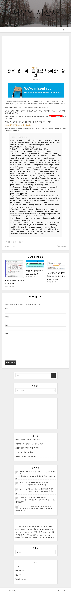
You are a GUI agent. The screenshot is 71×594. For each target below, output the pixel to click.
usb (43, 529)
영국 (14, 242)
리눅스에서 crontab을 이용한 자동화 (41, 489)
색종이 (49, 532)
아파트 (26, 535)
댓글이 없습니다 (61, 246)
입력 (38, 535)
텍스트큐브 (41, 537)
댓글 (6, 333)
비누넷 (45, 532)
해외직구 (35, 68)
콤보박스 (31, 537)
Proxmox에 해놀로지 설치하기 (25, 452)
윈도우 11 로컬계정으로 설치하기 (25, 456)
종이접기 (45, 535)
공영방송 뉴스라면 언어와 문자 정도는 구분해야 (30, 444)
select (17, 529)
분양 (40, 532)
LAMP (45, 526)
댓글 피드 (18, 575)
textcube (29, 529)
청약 (22, 537)
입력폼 (41, 535)
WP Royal (14, 591)
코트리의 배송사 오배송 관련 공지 (37, 482)
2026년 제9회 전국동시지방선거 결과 (27, 448)
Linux (51, 526)
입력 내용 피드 (19, 571)
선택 (52, 532)
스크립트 (18, 535)
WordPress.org (20, 579)
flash (42, 526)
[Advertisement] (35, 53)
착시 (49, 535)
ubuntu (37, 529)
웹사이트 (7, 325)
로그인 (17, 566)
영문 (31, 535)
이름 (7, 308)
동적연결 (27, 532)
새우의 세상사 (35, 12)
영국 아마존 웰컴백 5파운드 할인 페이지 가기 (19, 125)
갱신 (51, 529)
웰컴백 (21, 242)
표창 (49, 537)
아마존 (8, 242)
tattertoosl (22, 529)
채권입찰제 (17, 537)
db (33, 527)
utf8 (46, 529)
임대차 (34, 535)
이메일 (7, 317)
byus (30, 527)
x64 (48, 529)
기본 (16, 532)
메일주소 (31, 532)
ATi (23, 526)
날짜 (19, 532)
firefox (37, 526)
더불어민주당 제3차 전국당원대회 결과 (27, 439)
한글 (52, 537)
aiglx (16, 526)
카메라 (26, 537)
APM (19, 527)
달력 (23, 532)
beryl (26, 526)
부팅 (36, 532)
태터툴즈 (35, 537)
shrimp (12, 246)
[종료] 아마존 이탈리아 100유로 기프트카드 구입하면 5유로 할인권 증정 (56, 276)
